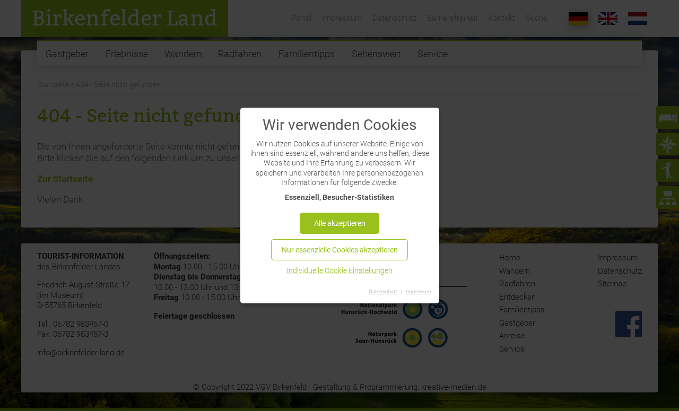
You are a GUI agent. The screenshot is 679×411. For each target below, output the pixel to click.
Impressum (417, 291)
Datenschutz (383, 291)
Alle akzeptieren (339, 223)
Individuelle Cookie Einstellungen (339, 270)
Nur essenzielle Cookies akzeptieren (340, 250)
